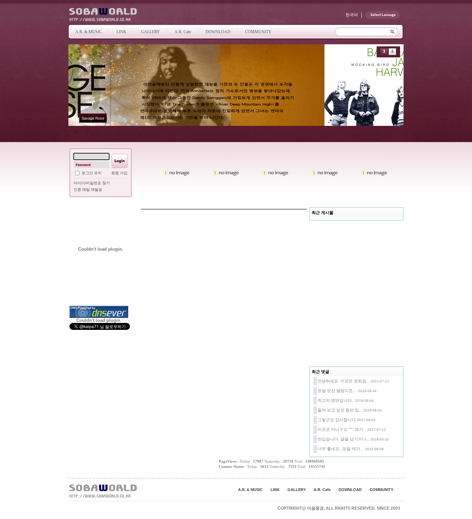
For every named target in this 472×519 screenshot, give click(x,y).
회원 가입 (119, 173)
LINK (275, 490)
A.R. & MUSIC (250, 490)
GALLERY (296, 490)
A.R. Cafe (322, 490)
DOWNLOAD (350, 490)
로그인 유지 (92, 173)
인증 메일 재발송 (88, 189)
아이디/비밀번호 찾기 (92, 183)
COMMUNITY (381, 490)
